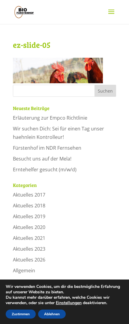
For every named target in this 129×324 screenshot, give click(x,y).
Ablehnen (52, 314)
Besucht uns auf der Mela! (42, 158)
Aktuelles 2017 (29, 194)
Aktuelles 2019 (29, 216)
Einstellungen (69, 303)
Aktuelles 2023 (29, 249)
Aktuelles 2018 (29, 205)
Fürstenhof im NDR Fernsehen (47, 148)
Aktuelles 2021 (29, 238)
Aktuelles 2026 (29, 259)
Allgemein (24, 270)
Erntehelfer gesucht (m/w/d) (44, 169)
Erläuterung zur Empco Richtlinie (50, 118)
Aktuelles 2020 (29, 227)
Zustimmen (21, 314)
